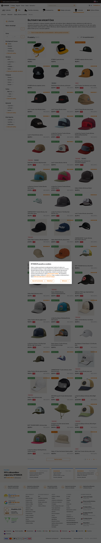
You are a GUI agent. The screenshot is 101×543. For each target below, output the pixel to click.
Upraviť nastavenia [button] (37, 281)
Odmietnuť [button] (50, 281)
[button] (49, 275)
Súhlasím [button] (65, 281)
